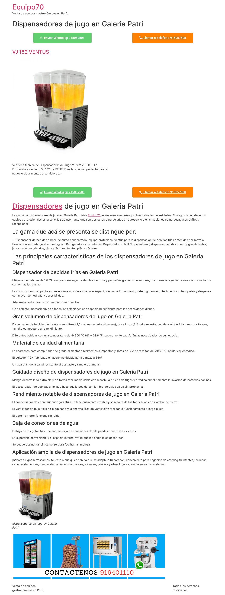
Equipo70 (28, 7)
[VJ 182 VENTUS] (61, 158)
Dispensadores (37, 206)
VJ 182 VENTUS (30, 52)
